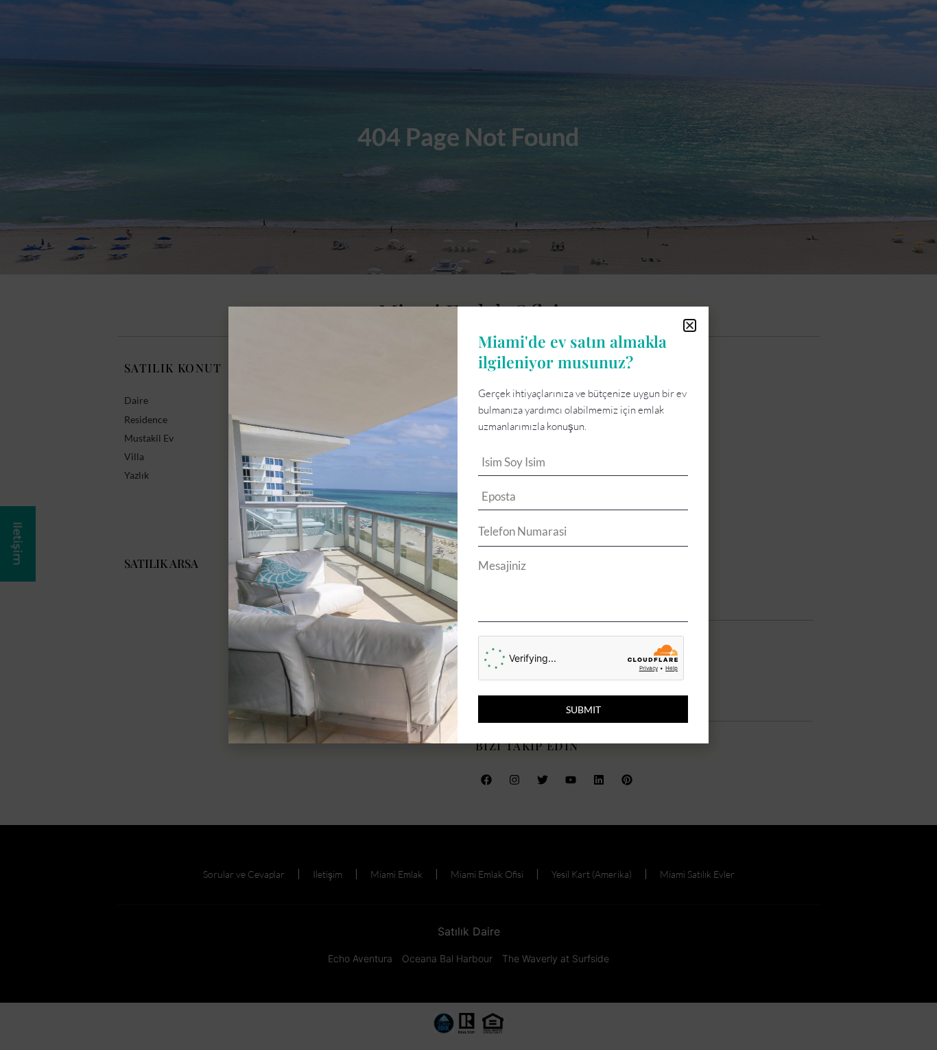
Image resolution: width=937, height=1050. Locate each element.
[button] (690, 325)
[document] (468, 525)
